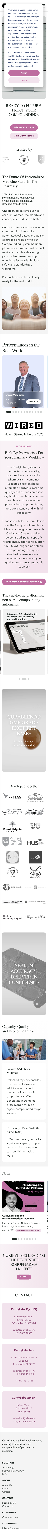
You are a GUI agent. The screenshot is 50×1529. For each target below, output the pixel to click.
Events (5, 1488)
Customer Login (10, 1517)
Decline (24, 80)
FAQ (4, 1474)
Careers (6, 1491)
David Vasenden (15, 395)
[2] (13, 412)
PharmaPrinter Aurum (13, 1470)
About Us (7, 1485)
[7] (27, 412)
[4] (19, 412)
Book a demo (9, 1502)
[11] (38, 412)
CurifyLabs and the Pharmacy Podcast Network (18, 1217)
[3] (16, 412)
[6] (24, 412)
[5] (21, 412)
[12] (41, 412)
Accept (24, 73)
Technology (8, 1467)
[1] (8, 412)
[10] (35, 412)
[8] (30, 412)
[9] (32, 412)
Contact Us (7, 1506)
